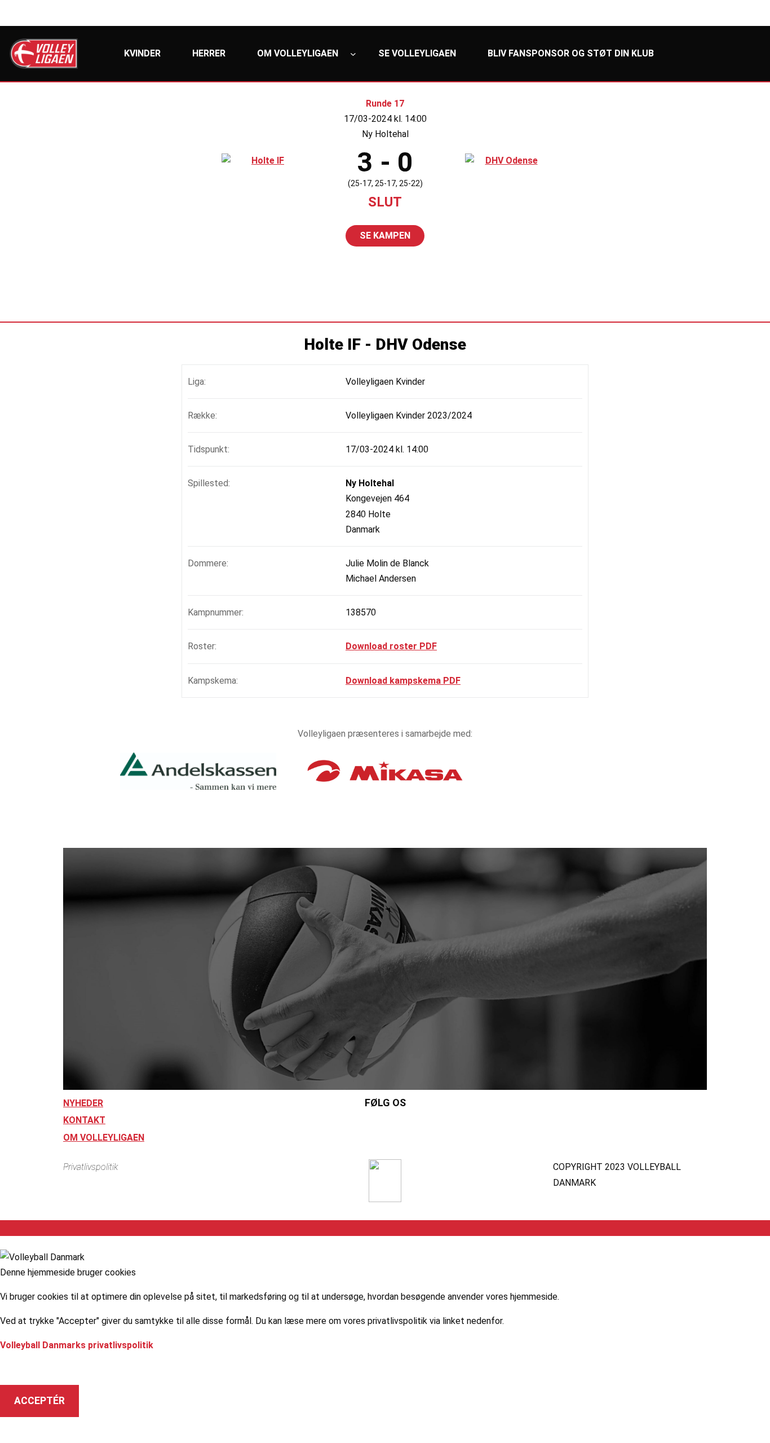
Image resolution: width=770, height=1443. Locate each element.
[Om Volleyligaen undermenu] (353, 54)
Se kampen (385, 235)
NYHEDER (83, 1103)
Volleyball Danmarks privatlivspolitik (76, 1345)
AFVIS (28, 1368)
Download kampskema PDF (403, 680)
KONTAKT (84, 1120)
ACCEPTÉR (39, 1400)
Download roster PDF (391, 646)
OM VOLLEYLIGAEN (103, 1137)
